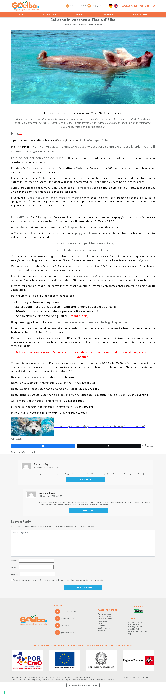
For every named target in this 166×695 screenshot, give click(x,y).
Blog (21, 14)
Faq (153, 6)
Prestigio (102, 621)
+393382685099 (73, 400)
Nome (15, 560)
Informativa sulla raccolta (83, 685)
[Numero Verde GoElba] (138, 611)
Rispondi (85, 479)
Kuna (135, 677)
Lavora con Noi (129, 6)
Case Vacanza (104, 616)
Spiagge (79, 14)
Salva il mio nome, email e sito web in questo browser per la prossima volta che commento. (58, 580)
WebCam (102, 630)
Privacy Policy (135, 627)
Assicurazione (135, 622)
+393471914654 (84, 406)
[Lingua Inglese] (116, 6)
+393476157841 (137, 394)
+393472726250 (88, 388)
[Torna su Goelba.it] (25, 6)
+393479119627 (76, 412)
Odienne (144, 677)
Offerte (101, 625)
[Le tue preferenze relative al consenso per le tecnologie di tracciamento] (4, 692)
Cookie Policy (135, 629)
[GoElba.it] (33, 620)
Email (14, 567)
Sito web (15, 574)
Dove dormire (140, 14)
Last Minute (104, 628)
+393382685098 (84, 382)
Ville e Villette (105, 618)
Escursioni (108, 14)
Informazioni (50, 14)
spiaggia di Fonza (85, 233)
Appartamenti (105, 614)
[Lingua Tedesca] (111, 6)
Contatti (144, 6)
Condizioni (133, 624)
